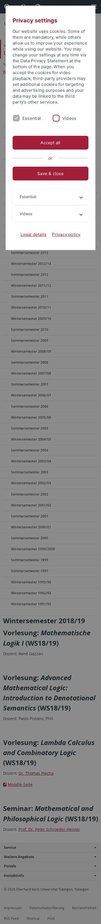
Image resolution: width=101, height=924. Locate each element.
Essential (31, 118)
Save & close (50, 173)
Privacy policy (66, 234)
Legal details (33, 234)
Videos (69, 118)
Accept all (50, 142)
